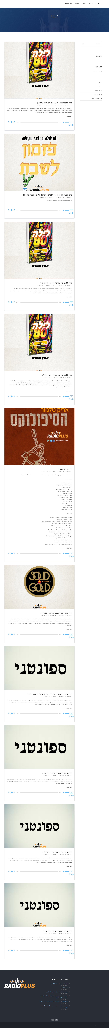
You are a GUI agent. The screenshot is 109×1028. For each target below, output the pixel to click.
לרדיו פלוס (90, 1025)
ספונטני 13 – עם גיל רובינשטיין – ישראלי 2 (57, 852)
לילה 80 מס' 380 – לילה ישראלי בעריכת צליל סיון (54, 103)
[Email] (98, 4)
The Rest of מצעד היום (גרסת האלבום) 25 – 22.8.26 (53, 1002)
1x (71, 122)
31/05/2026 (69, 105)
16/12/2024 (69, 377)
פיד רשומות (97, 91)
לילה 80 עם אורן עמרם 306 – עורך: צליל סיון (56, 375)
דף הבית (77, 3)
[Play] (11, 122)
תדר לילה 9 (65, 988)
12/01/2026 (69, 285)
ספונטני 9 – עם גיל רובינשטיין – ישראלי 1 (57, 931)
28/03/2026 (69, 197)
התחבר (98, 87)
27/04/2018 (69, 854)
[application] (39, 122)
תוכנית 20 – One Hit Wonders (59, 984)
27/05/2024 (69, 471)
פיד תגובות (97, 95)
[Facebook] (96, 4)
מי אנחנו (84, 3)
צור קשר (91, 3)
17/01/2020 (69, 696)
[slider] (67, 123)
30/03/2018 (69, 933)
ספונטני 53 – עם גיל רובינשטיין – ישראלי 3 (57, 773)
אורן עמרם (61, 105)
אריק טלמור (61, 471)
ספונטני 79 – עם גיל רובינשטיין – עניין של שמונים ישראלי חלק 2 (50, 694)
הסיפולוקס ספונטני (65, 469)
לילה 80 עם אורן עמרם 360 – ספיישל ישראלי (56, 283)
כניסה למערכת (69, 3)
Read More (69, 116)
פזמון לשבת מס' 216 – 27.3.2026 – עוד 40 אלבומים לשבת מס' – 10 (47, 195)
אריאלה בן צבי (60, 197)
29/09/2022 (69, 615)
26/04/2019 (69, 775)
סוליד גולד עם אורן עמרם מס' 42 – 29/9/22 (56, 613)
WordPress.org (96, 98)
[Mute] (64, 122)
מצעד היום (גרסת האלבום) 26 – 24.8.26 (57, 992)
